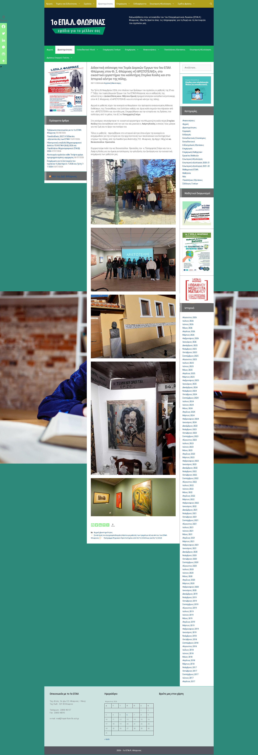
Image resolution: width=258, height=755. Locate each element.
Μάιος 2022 (187, 492)
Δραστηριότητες (105, 4)
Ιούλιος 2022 (188, 485)
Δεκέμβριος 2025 (189, 345)
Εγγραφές (186, 131)
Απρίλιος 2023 (188, 454)
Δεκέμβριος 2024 (189, 387)
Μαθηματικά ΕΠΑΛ (190, 169)
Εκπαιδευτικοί (188, 141)
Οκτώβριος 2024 (189, 394)
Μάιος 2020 (187, 576)
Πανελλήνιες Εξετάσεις (174, 49)
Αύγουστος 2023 (189, 440)
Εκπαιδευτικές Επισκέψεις (194, 138)
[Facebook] (92, 523)
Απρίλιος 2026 (188, 331)
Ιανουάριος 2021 (189, 548)
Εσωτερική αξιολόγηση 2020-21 (196, 162)
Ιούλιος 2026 (188, 321)
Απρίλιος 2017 (188, 681)
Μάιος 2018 (187, 657)
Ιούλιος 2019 (188, 611)
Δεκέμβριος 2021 (189, 510)
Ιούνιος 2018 (187, 653)
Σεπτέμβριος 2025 (190, 356)
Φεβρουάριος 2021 (190, 545)
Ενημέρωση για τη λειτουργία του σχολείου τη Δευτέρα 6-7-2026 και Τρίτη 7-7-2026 (65, 164)
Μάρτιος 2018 (188, 664)
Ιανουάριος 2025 (189, 384)
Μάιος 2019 (187, 618)
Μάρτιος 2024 (188, 415)
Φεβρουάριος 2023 (190, 461)
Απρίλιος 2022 (188, 496)
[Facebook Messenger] (3, 47)
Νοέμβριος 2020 (189, 555)
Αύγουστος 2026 (189, 317)
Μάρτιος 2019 (188, 625)
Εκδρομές (186, 134)
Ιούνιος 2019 (187, 615)
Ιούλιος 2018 (188, 650)
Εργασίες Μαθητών (190, 155)
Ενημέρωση (122, 4)
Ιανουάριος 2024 (189, 422)
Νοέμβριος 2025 (189, 349)
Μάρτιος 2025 (188, 377)
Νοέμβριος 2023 (189, 429)
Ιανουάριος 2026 (189, 342)
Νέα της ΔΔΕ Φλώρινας (64, 176)
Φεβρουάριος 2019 (190, 629)
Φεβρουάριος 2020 (190, 587)
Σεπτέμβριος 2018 (190, 643)
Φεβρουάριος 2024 (190, 419)
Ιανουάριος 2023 (189, 464)
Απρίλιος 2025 (188, 373)
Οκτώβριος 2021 (189, 517)
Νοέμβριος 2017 (189, 667)
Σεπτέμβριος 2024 (190, 398)
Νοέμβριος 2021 (189, 513)
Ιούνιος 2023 (187, 447)
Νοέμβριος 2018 (189, 636)
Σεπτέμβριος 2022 (190, 478)
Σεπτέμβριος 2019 (190, 604)
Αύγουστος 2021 (189, 524)
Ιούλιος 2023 (188, 443)
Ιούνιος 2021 (187, 531)
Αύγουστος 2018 (189, 646)
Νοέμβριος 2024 (189, 391)
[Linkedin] (100, 523)
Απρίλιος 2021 (188, 538)
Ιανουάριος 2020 (189, 590)
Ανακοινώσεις (149, 49)
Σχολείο (87, 4)
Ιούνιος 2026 (187, 324)
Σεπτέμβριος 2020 (190, 562)
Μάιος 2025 (187, 370)
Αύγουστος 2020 (189, 566)
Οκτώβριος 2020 (189, 559)
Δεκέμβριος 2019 (189, 594)
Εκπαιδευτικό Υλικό (86, 49)
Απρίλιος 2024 (188, 412)
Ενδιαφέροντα (140, 4)
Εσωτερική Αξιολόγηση (160, 4)
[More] (107, 523)
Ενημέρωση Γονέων (112, 49)
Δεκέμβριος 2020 (189, 552)
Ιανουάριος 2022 (189, 506)
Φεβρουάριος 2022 (190, 503)
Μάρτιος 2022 (188, 499)
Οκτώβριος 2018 (189, 639)
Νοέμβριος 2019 (189, 597)
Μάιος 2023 (187, 450)
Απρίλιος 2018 (188, 660)
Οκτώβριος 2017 (189, 671)
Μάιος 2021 (187, 534)
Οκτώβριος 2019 (189, 601)
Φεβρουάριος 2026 (190, 338)
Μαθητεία (186, 173)
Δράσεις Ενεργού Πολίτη (58, 58)
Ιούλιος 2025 (188, 363)
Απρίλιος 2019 (188, 622)
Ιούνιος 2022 (187, 489)
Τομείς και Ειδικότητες (66, 4)
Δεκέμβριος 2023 (189, 426)
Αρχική (49, 4)
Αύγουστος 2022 (189, 482)
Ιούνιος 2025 (187, 366)
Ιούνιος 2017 (187, 678)
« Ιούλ (107, 739)
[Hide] (1, 67)
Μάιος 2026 (187, 328)
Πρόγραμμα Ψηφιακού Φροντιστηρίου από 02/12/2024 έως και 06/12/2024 (133, 538)
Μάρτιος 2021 (188, 541)
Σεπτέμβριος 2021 (190, 520)
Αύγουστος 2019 (189, 608)
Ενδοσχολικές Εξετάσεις (193, 145)
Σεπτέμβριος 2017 (190, 674)
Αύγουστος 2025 (189, 359)
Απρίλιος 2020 (188, 580)
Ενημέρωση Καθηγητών (192, 152)
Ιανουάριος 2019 (189, 632)
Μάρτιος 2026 (188, 335)
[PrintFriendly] (104, 523)
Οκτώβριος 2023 (189, 433)
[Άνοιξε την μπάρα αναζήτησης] (211, 4)
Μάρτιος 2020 (188, 583)
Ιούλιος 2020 (188, 569)
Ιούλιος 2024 (188, 401)
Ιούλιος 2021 (188, 527)
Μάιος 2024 (187, 408)
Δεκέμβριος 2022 (189, 468)
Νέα (184, 176)
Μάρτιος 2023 (188, 457)
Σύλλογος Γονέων (190, 183)
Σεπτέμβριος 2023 (190, 436)
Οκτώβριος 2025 (189, 352)
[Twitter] (96, 523)
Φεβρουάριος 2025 (190, 380)
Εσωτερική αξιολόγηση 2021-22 (196, 166)
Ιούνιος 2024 (187, 405)
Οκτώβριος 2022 (189, 475)
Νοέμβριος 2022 (189, 471)
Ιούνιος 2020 (187, 573)
